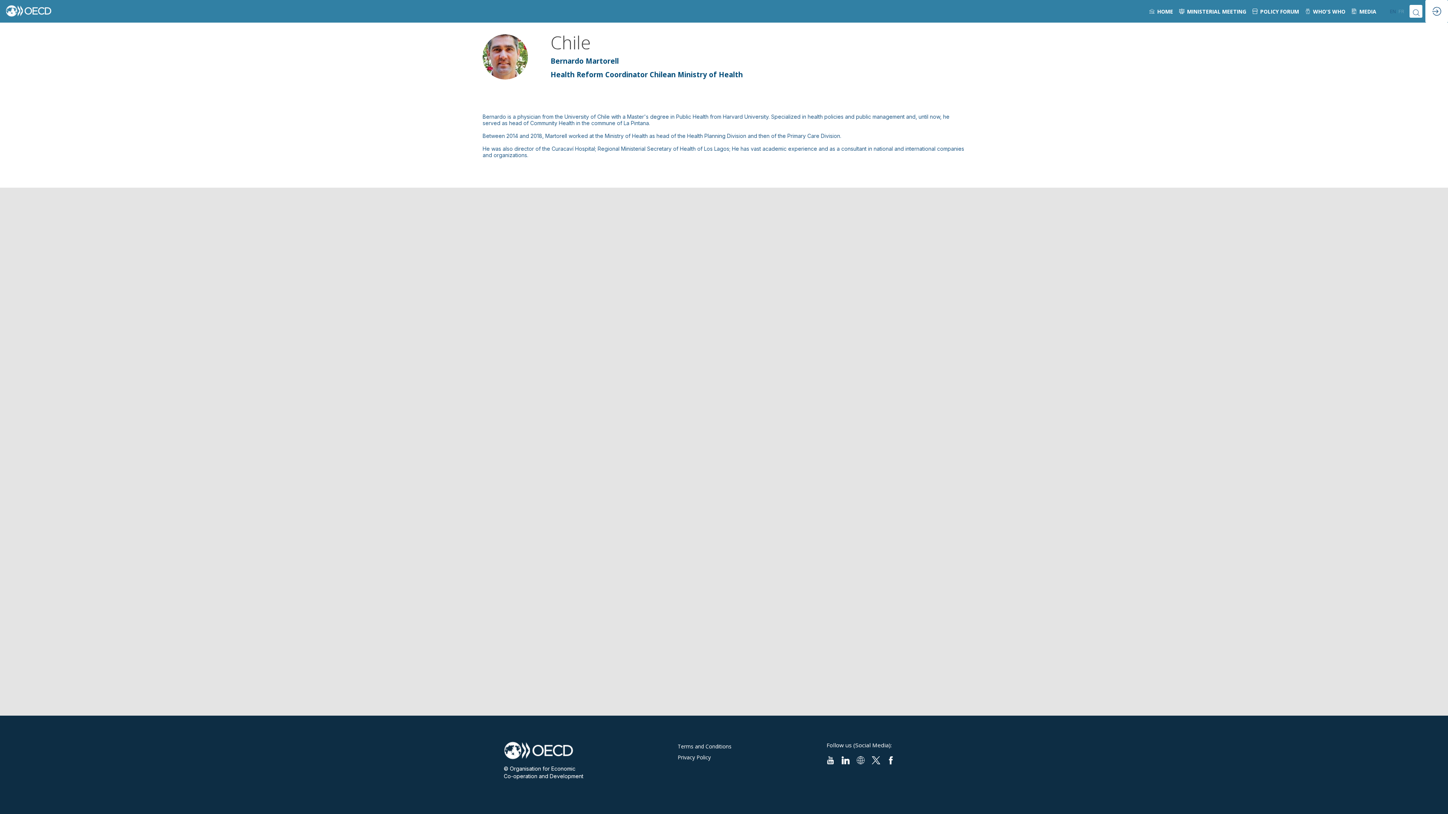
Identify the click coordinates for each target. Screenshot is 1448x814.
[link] (1161, 11)
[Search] (1416, 11)
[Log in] (1436, 11)
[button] (1393, 11)
